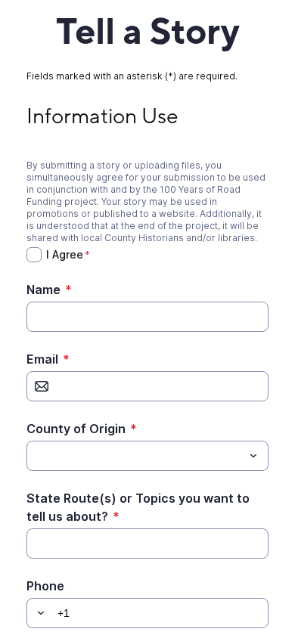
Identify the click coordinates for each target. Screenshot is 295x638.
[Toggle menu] (253, 455)
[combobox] (147, 456)
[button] (39, 613)
